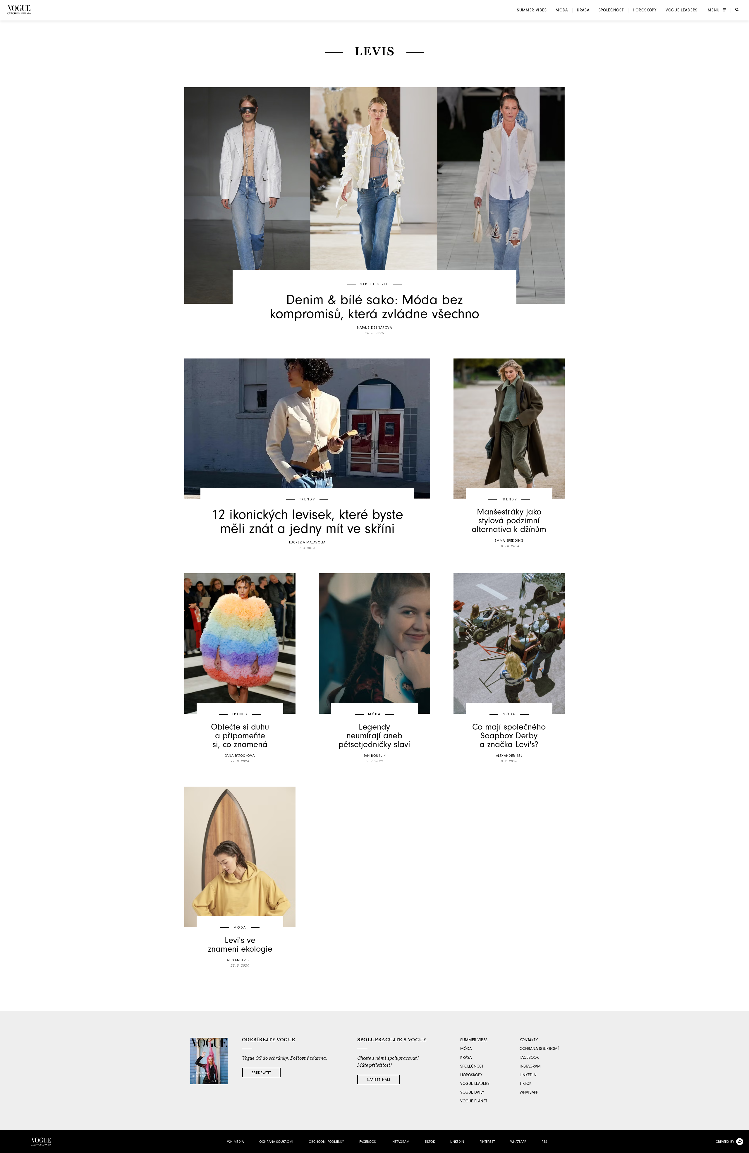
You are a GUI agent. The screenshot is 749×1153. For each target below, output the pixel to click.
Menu (714, 10)
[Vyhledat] (737, 9)
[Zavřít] (743, 1147)
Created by (725, 1142)
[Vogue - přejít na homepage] (19, 10)
